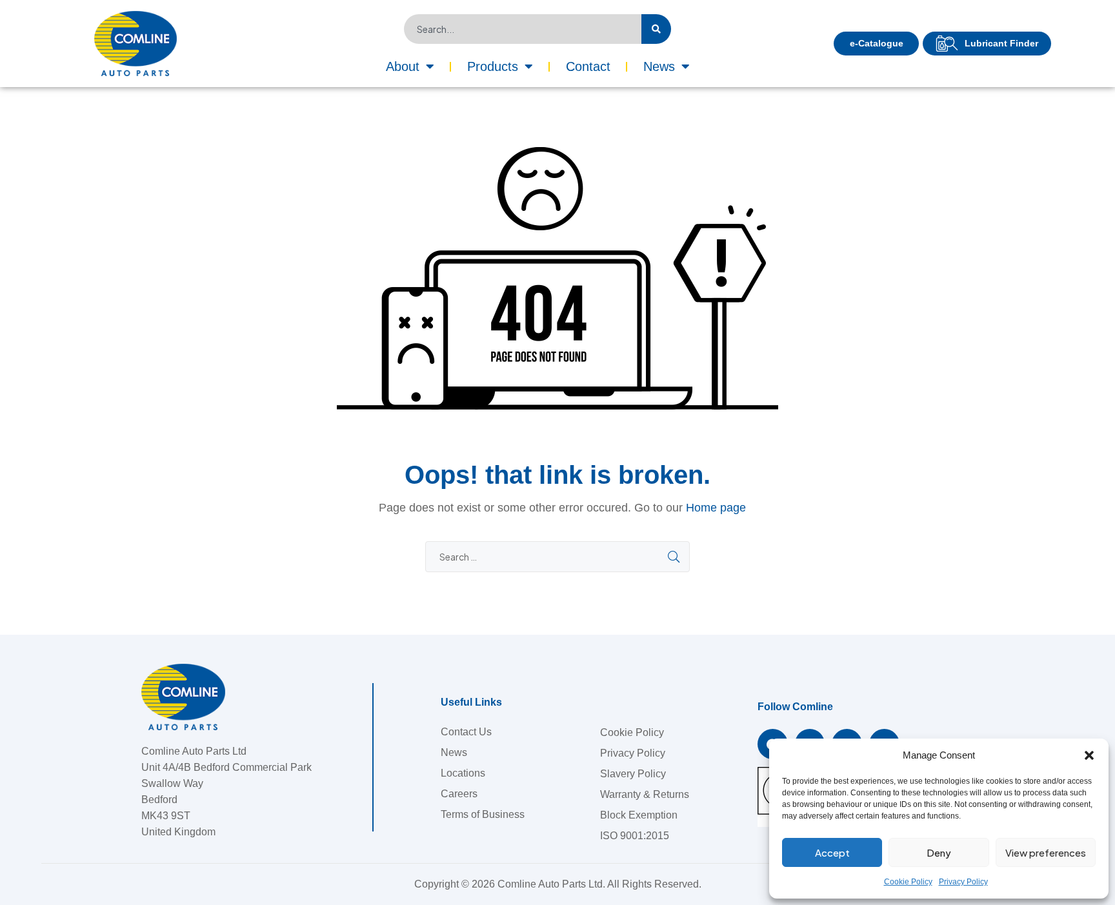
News (659, 66)
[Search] (656, 29)
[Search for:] (557, 557)
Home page (716, 507)
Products (492, 66)
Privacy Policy (963, 881)
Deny (939, 852)
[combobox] (522, 29)
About (402, 66)
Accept (832, 852)
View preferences (1045, 852)
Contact (588, 66)
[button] (1089, 755)
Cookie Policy (908, 881)
